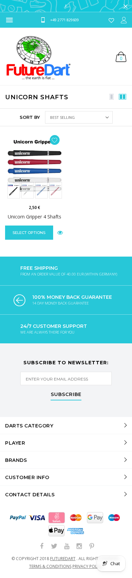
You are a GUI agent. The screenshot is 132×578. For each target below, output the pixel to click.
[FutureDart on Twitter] (54, 546)
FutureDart (62, 558)
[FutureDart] (38, 56)
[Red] (55, 190)
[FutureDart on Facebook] (41, 546)
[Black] (13, 190)
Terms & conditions (50, 566)
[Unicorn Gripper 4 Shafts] (34, 166)
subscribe (66, 394)
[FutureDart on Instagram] (79, 546)
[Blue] (41, 190)
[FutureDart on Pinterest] (91, 546)
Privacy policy (87, 566)
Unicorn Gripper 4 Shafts (34, 216)
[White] (27, 190)
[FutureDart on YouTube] (66, 546)
